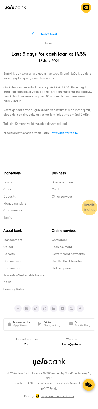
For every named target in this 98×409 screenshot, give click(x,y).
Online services (64, 231)
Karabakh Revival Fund (71, 383)
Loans (7, 183)
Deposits (9, 197)
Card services (13, 211)
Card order (59, 240)
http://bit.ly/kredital (66, 133)
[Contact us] (89, 385)
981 (26, 344)
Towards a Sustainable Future (24, 275)
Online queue (61, 268)
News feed (49, 34)
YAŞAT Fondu (49, 389)
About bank (12, 231)
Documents (11, 268)
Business (59, 173)
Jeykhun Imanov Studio (57, 396)
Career (8, 247)
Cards (7, 190)
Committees (12, 261)
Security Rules (13, 289)
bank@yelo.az (72, 344)
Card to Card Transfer (67, 261)
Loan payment (62, 247)
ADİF (31, 383)
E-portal (18, 383)
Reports (9, 254)
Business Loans (62, 183)
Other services (62, 197)
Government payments (68, 254)
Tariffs (7, 218)
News (7, 282)
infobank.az (45, 383)
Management (12, 240)
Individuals (12, 173)
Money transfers (14, 204)
